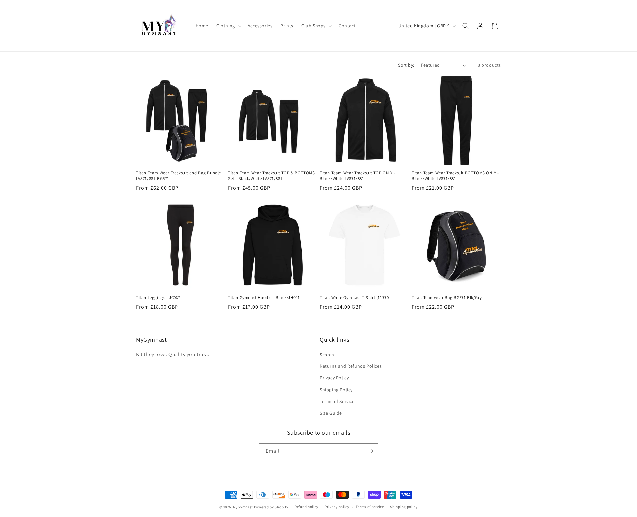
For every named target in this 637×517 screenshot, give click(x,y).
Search (327, 354)
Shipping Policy (336, 390)
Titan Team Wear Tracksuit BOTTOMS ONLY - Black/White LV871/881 (455, 175)
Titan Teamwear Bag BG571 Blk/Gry (447, 297)
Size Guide (331, 413)
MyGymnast (243, 507)
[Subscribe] (370, 451)
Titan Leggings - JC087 (158, 297)
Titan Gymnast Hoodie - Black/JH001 (264, 297)
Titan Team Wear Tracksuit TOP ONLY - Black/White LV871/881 (357, 175)
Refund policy (306, 506)
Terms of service (370, 506)
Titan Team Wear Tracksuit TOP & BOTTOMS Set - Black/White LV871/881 (271, 175)
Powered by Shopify (271, 507)
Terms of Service (337, 401)
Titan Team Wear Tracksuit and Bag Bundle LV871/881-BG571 (178, 175)
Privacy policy (337, 506)
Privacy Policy (334, 378)
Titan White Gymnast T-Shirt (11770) (355, 297)
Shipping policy (404, 506)
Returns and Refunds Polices (351, 366)
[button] (228, 25)
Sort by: (406, 65)
